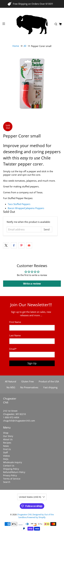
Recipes (7, 442)
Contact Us (8, 465)
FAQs (5, 459)
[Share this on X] (6, 245)
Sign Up (32, 363)
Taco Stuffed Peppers (19, 204)
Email (12, 348)
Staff (5, 452)
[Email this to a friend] (29, 245)
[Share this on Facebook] (14, 245)
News (6, 445)
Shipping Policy (11, 468)
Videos (6, 455)
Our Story (8, 436)
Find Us (7, 449)
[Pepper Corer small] (32, 83)
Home (15, 46)
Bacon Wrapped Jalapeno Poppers (26, 208)
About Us (8, 439)
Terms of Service (11, 478)
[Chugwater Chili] (32, 24)
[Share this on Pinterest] (21, 245)
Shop (5, 432)
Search (6, 481)
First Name (15, 322)
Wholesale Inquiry (12, 462)
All (25, 46)
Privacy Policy (10, 475)
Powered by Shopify (36, 517)
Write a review (32, 283)
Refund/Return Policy (14, 472)
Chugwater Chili (24, 514)
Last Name (15, 335)
